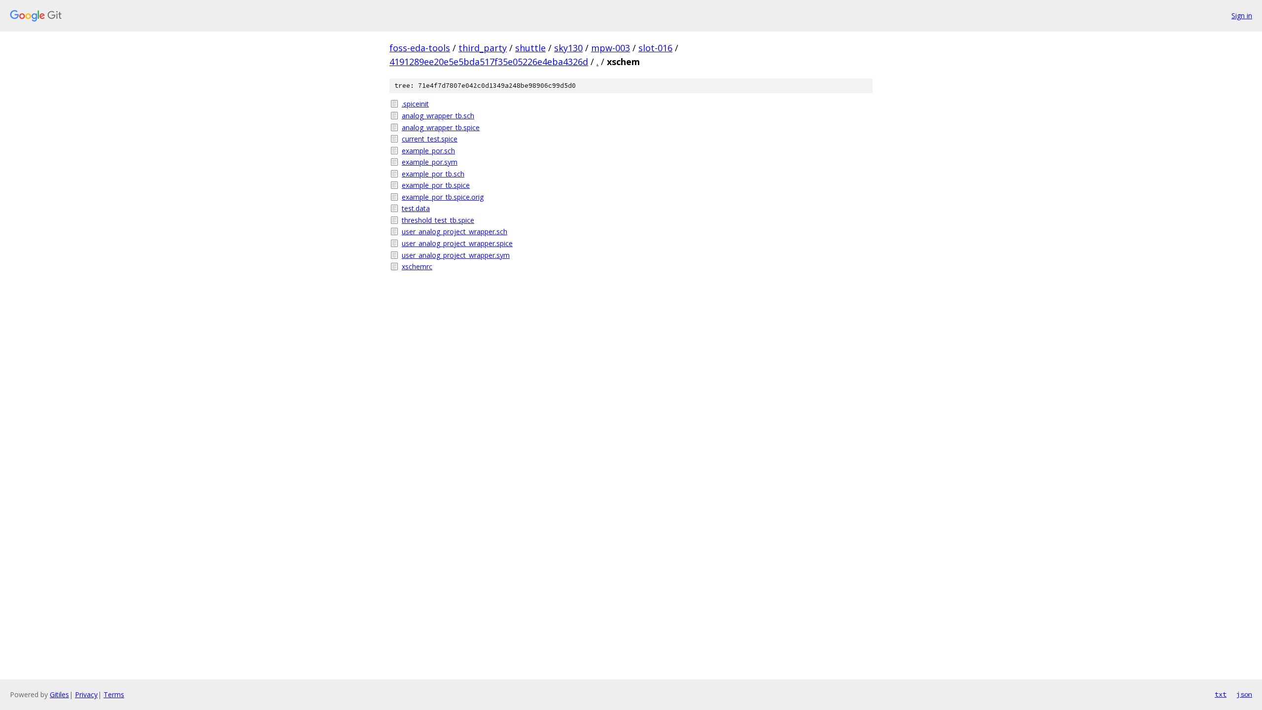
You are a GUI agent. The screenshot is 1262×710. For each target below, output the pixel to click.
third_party (482, 48)
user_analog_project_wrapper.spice (457, 243)
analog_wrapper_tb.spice (441, 127)
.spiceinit (415, 103)
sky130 (568, 48)
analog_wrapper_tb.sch (438, 115)
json (1244, 694)
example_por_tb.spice (436, 185)
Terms (114, 694)
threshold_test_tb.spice (438, 220)
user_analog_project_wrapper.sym (456, 255)
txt (1221, 694)
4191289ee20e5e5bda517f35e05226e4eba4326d (488, 62)
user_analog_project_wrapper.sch (454, 231)
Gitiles (59, 694)
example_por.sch (428, 150)
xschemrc (417, 266)
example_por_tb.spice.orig (443, 197)
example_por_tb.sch (433, 173)
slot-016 (655, 48)
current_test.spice (429, 138)
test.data (416, 208)
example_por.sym (429, 162)
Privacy (86, 694)
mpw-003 (610, 48)
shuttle (530, 48)
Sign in (1241, 15)
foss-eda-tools (419, 48)
